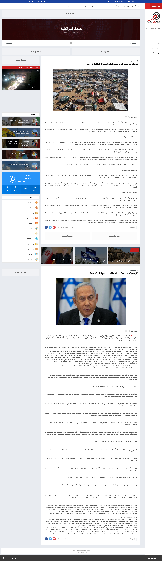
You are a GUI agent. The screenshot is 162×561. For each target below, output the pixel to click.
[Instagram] (29, 1)
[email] (32, 1)
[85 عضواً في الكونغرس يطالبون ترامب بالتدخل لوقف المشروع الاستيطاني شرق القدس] (35, 143)
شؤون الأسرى (117, 6)
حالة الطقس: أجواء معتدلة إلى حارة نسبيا (19, 165)
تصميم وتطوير (83, 552)
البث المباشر (156, 6)
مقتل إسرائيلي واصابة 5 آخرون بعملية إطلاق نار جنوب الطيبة (18, 132)
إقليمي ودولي (128, 6)
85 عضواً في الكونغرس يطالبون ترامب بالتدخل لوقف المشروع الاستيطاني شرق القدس (18, 143)
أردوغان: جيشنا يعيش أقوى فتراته (134, 558)
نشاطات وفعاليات (77, 6)
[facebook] (44, 1)
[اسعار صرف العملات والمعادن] (35, 154)
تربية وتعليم (89, 6)
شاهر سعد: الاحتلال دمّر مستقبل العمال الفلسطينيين (19, 121)
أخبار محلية (138, 6)
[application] (21, 79)
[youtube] (35, 1)
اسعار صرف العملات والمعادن (20, 153)
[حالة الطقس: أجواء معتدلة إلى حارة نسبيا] (35, 165)
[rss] (38, 1)
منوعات (66, 6)
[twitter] (41, 1)
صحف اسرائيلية (106, 6)
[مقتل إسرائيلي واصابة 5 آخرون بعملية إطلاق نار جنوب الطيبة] (35, 132)
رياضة (97, 6)
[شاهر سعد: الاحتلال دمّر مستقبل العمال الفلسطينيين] (35, 121)
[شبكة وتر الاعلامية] (153, 17)
